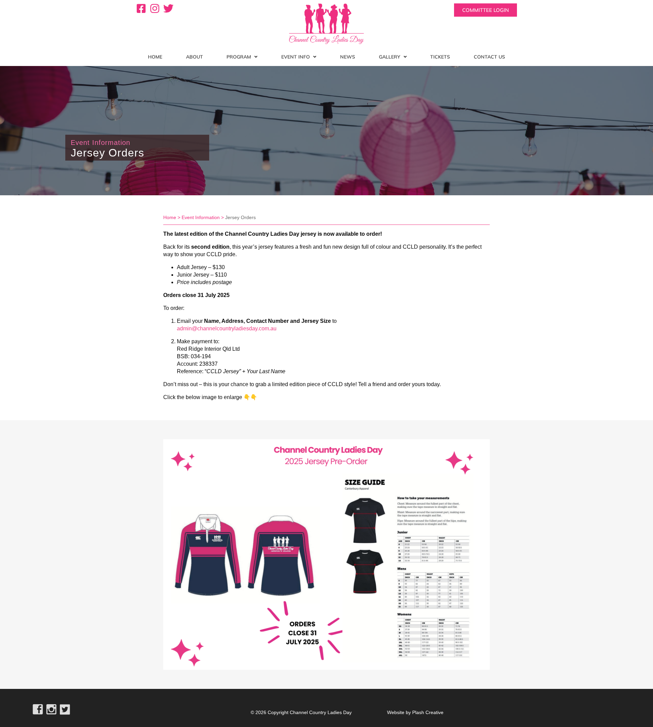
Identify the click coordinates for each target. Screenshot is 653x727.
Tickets (440, 57)
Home (155, 57)
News (347, 57)
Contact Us (489, 57)
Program (239, 57)
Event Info (295, 57)
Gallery (389, 57)
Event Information (201, 217)
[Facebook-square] (141, 8)
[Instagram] (155, 8)
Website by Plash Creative (415, 712)
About (194, 57)
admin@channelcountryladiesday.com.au (227, 328)
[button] (242, 57)
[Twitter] (168, 8)
